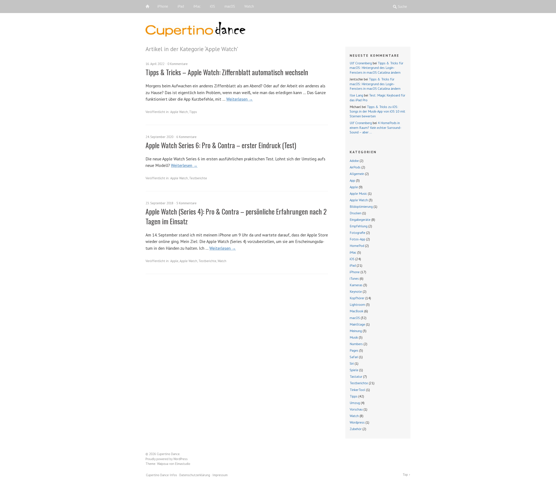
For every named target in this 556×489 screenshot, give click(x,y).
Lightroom (357, 304)
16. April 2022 (155, 64)
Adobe (354, 160)
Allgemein (357, 173)
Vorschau (356, 409)
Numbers (356, 344)
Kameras (356, 285)
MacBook (356, 311)
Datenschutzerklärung (194, 475)
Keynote (356, 291)
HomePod (357, 245)
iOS (212, 6)
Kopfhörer (357, 298)
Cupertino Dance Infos (161, 475)
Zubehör (356, 429)
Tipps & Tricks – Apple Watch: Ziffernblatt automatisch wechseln (227, 72)
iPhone (162, 6)
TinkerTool (357, 390)
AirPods (355, 167)
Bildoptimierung (361, 206)
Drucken (355, 213)
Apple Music (358, 193)
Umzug (355, 403)
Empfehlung (358, 226)
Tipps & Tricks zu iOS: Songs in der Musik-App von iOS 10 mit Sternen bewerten (377, 111)
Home (150, 6)
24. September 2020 (159, 137)
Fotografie (357, 232)
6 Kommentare (186, 137)
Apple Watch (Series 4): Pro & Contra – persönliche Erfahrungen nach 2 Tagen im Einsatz (236, 216)
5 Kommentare (186, 203)
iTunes (354, 278)
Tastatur (356, 376)
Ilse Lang (356, 95)
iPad (180, 6)
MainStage (357, 324)
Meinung (356, 331)
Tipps (193, 112)
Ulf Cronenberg (361, 63)
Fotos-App (357, 239)
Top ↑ (406, 474)
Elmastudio (182, 464)
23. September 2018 (159, 203)
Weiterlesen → (239, 99)
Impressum (220, 475)
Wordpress (357, 422)
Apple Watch (179, 112)
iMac (196, 6)
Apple (174, 261)
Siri (352, 363)
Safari (354, 357)
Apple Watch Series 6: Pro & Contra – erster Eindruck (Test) (221, 145)
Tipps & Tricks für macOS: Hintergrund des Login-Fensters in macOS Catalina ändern (376, 68)
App (352, 180)
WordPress (180, 459)
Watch (249, 6)
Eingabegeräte (360, 219)
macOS (229, 6)
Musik (354, 337)
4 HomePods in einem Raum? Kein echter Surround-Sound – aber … (375, 127)
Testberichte (198, 178)
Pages (354, 350)
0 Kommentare (177, 64)
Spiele (354, 370)
